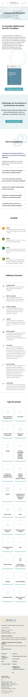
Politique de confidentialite (16, 667)
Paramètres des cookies (6, 681)
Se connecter (15, 659)
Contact (14, 664)
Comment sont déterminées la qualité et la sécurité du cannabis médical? (14, 155)
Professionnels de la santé (19, 656)
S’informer (4, 653)
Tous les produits (6, 664)
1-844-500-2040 (9, 630)
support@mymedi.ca (5, 627)
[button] (14, 155)
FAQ (2, 661)
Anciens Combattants (4, 657)
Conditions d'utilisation (18, 669)
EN (13, 672)
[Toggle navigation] (2, 3)
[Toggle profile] (22, 3)
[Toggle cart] (25, 3)
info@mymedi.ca (13, 683)
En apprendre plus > (6, 649)
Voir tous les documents (14, 121)
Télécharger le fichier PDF (14, 89)
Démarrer (3, 659)
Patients (14, 653)
